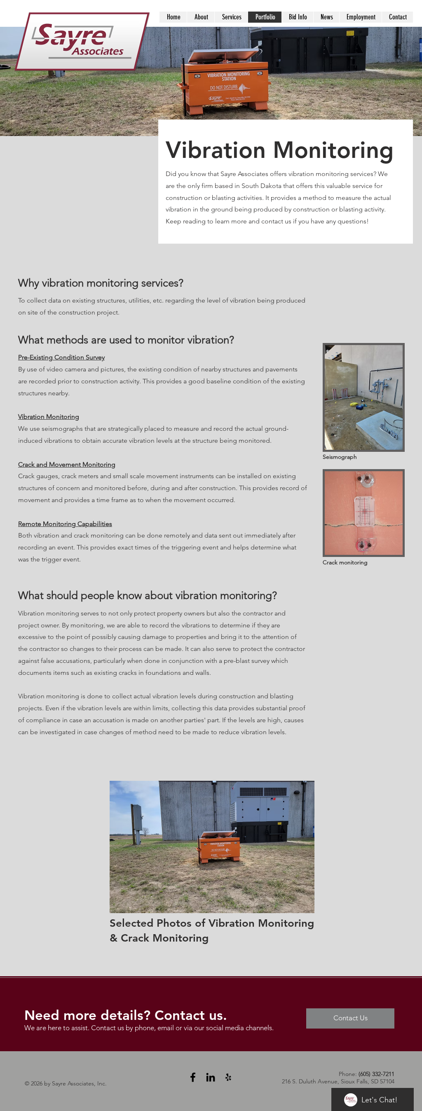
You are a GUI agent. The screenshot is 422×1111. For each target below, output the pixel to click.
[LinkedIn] (210, 1077)
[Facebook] (193, 1077)
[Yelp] (228, 1077)
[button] (212, 847)
